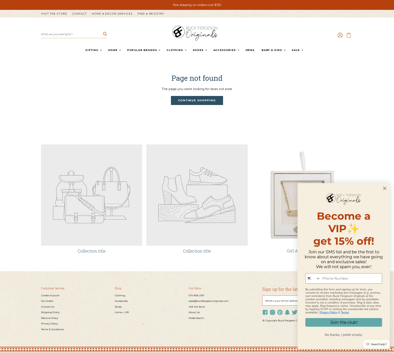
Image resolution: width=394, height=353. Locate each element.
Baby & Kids (272, 50)
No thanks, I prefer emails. (344, 334)
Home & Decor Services (112, 13)
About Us (194, 312)
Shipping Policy (50, 312)
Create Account (50, 295)
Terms (345, 312)
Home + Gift (122, 312)
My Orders (47, 300)
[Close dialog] (384, 188)
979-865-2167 (196, 295)
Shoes (199, 50)
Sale (296, 50)
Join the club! (343, 322)
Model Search (196, 318)
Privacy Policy (49, 323)
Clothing (175, 50)
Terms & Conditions (52, 329)
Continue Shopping (197, 100)
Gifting (92, 50)
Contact (79, 13)
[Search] (101, 34)
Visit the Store (54, 13)
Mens (250, 50)
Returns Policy (49, 318)
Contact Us (47, 306)
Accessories (225, 50)
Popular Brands (142, 50)
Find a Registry (151, 13)
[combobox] (313, 278)
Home (113, 50)
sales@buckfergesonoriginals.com (209, 300)
